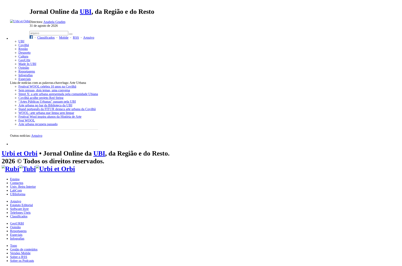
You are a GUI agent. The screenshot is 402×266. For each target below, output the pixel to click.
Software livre (19, 209)
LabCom (16, 190)
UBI (85, 11)
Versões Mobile (20, 253)
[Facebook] (31, 37)
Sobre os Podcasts (22, 260)
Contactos (16, 183)
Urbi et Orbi (19, 153)
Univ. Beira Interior (23, 186)
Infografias (25, 75)
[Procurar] (70, 34)
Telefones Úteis (20, 212)
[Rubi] (10, 169)
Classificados (46, 37)
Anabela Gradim (54, 22)
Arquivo (88, 37)
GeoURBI (17, 223)
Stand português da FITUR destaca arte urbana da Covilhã (57, 109)
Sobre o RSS (18, 257)
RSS (76, 37)
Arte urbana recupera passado (38, 124)
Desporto (24, 52)
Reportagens (26, 71)
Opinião (23, 67)
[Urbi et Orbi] (55, 169)
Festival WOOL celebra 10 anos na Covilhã (47, 86)
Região (23, 49)
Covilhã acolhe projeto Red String (40, 98)
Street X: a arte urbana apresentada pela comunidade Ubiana (58, 94)
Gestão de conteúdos (23, 249)
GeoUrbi (24, 60)
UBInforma (17, 194)
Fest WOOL (26, 120)
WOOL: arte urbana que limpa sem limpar (46, 113)
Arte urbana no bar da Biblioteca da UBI (45, 105)
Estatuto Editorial (21, 205)
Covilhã (23, 45)
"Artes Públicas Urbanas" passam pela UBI (47, 101)
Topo (13, 245)
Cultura (23, 56)
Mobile (63, 37)
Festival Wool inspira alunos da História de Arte (49, 116)
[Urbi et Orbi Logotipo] (20, 21)
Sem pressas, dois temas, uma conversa (44, 90)
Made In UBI (27, 64)
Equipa (14, 179)
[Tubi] (27, 169)
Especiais (24, 79)
